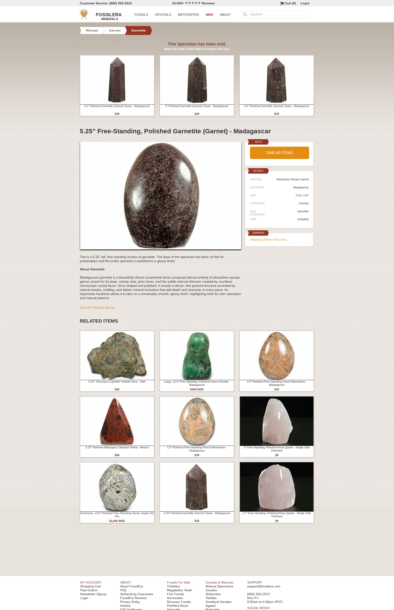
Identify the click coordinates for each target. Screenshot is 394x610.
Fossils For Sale (178, 582)
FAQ (123, 590)
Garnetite (303, 211)
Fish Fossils (175, 594)
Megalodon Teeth (179, 590)
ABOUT (225, 14)
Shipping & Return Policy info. (268, 239)
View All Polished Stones (97, 307)
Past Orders (89, 590)
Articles (125, 605)
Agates (211, 605)
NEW (209, 14)
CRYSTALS (163, 14)
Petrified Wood (177, 605)
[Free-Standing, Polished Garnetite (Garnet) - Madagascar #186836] (160, 248)
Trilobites (173, 586)
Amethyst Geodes (218, 602)
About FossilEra (131, 586)
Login (305, 3)
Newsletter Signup (93, 594)
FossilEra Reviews (133, 598)
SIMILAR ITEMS (279, 153)
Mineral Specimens (219, 586)
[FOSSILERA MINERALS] (84, 19)
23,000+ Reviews (193, 3)
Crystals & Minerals (219, 582)
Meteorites (213, 594)
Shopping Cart (90, 586)
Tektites (211, 598)
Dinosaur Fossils (179, 602)
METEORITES (188, 14)
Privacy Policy (130, 602)
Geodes (211, 590)
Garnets (304, 203)
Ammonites (175, 598)
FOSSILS (141, 14)
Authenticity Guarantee (136, 594)
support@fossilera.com (263, 586)
